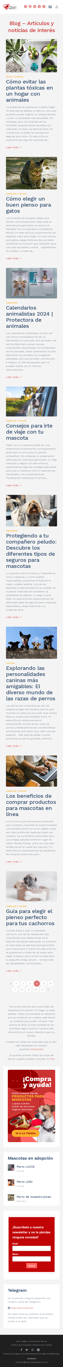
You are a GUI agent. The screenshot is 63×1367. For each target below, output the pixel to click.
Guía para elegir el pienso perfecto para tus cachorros (30, 917)
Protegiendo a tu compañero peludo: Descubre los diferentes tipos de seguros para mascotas (31, 550)
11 (42, 989)
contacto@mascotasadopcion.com (31, 1362)
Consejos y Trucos (16, 194)
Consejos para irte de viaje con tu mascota (29, 432)
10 (35, 989)
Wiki (52, 1058)
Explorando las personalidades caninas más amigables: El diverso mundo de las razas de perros (30, 683)
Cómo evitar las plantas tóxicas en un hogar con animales (29, 90)
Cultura (10, 663)
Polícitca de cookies (42, 1345)
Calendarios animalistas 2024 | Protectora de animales (29, 317)
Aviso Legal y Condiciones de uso (31, 1341)
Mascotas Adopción (22, 1307)
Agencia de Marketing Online (28, 1354)
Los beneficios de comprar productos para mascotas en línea (31, 805)
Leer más (13, 147)
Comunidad (12, 303)
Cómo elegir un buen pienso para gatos (28, 205)
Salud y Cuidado (14, 77)
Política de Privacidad (21, 1345)
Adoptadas (37, 1049)
